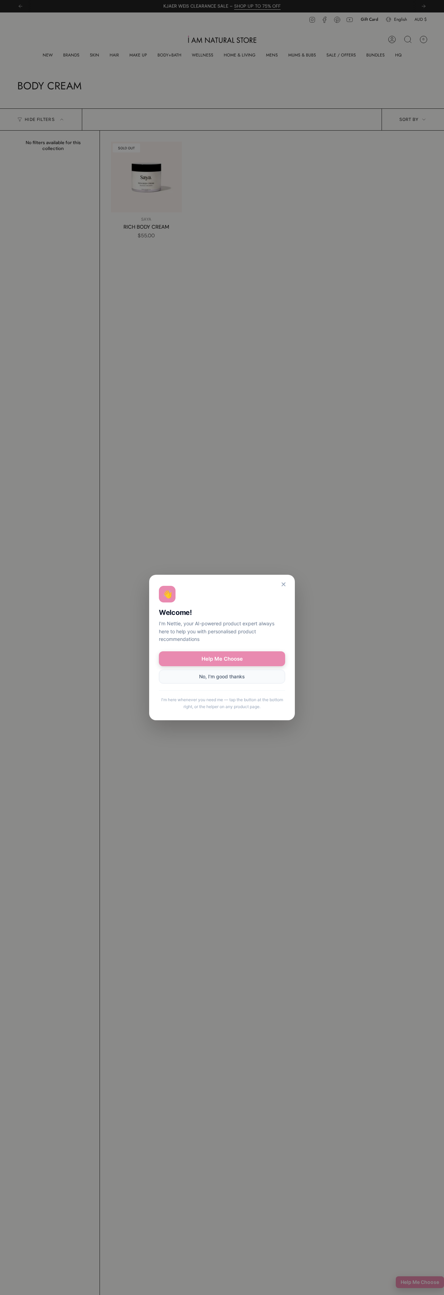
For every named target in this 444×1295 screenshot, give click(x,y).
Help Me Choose (222, 658)
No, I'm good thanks (222, 676)
